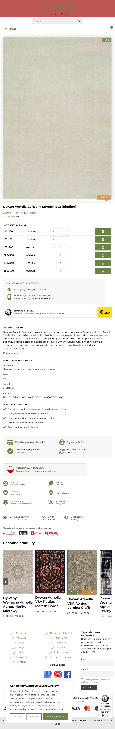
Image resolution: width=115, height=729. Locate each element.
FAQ (21, 652)
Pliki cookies (61, 652)
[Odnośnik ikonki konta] (102, 29)
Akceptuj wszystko (55, 716)
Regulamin (61, 642)
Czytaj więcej (11, 353)
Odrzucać (34, 716)
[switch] (105, 715)
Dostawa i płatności (61, 633)
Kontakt (21, 662)
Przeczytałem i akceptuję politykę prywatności (95, 680)
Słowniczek (21, 657)
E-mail (84, 669)
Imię (83, 659)
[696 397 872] (57, 14)
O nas (21, 642)
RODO (61, 647)
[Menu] (110, 695)
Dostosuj (17, 716)
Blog (21, 647)
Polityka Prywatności (60, 657)
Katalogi (21, 638)
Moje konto (61, 638)
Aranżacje (21, 633)
